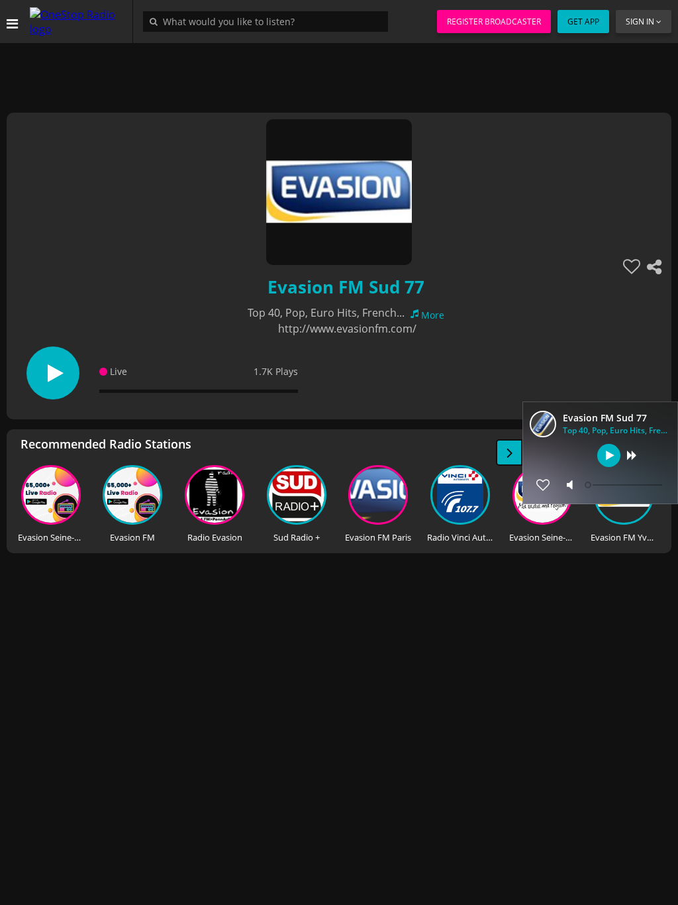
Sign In (640, 21)
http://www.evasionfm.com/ (347, 328)
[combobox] (269, 21)
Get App (583, 21)
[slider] (625, 485)
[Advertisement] (339, 73)
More (432, 315)
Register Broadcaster (494, 21)
